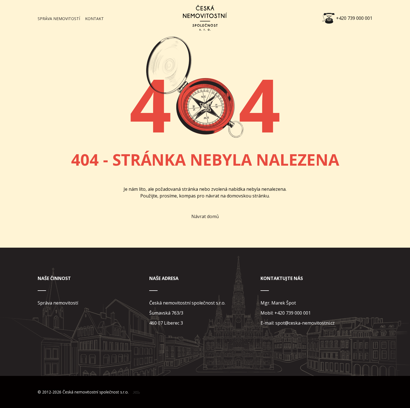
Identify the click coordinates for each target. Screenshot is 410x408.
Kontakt (94, 18)
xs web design (136, 392)
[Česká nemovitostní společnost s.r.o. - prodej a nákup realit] (205, 34)
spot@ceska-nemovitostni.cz (305, 323)
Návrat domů (205, 216)
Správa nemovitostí (59, 18)
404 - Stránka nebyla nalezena (205, 159)
